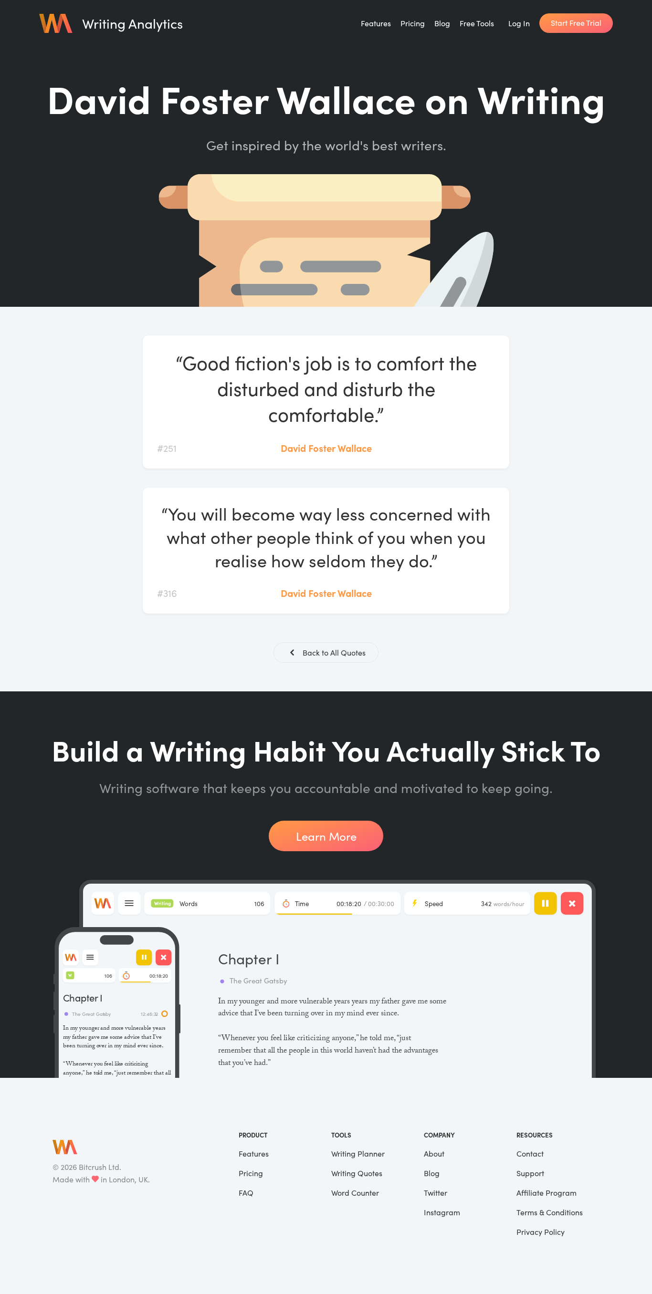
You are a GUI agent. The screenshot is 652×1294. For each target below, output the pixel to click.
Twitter (435, 1193)
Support (530, 1173)
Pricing (412, 23)
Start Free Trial (576, 23)
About (434, 1153)
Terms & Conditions (549, 1212)
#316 (167, 592)
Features (376, 23)
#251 (167, 447)
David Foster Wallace (326, 447)
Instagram (442, 1212)
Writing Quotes (356, 1173)
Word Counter (355, 1193)
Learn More (326, 836)
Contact (530, 1153)
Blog (442, 23)
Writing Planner (358, 1153)
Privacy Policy (540, 1232)
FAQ (246, 1193)
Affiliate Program (546, 1193)
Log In (519, 23)
